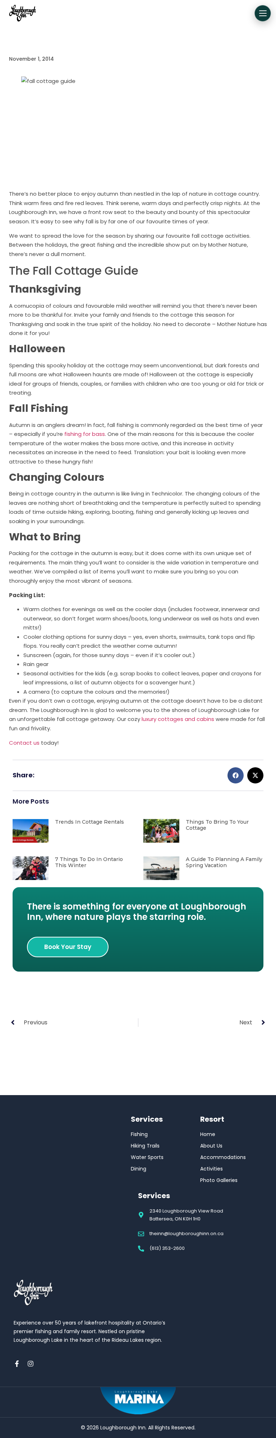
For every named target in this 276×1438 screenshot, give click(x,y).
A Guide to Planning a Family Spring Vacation (224, 862)
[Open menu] (262, 13)
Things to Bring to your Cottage (217, 825)
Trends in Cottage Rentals (89, 822)
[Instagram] (30, 1363)
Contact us (24, 742)
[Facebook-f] (17, 1363)
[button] (235, 775)
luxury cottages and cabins (178, 719)
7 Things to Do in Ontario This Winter (89, 862)
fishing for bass (84, 434)
